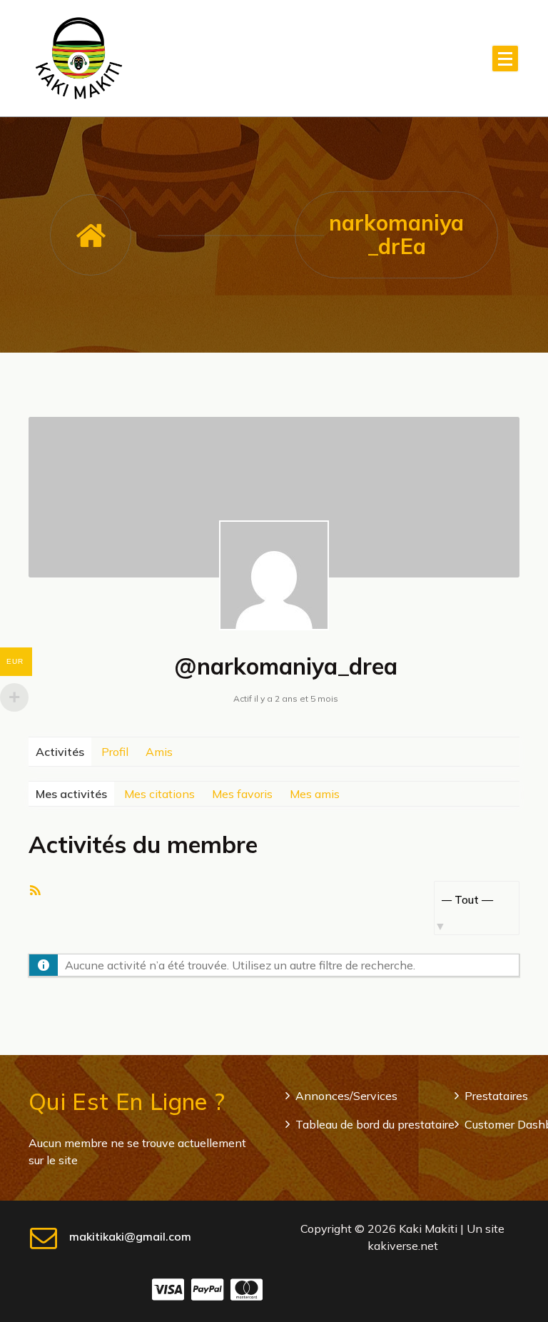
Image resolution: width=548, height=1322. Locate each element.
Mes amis (315, 794)
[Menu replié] (505, 58)
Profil (114, 752)
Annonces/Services (346, 1096)
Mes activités (71, 794)
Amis (159, 752)
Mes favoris (242, 794)
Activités (60, 752)
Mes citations (159, 794)
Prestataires (496, 1096)
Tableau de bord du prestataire (375, 1124)
